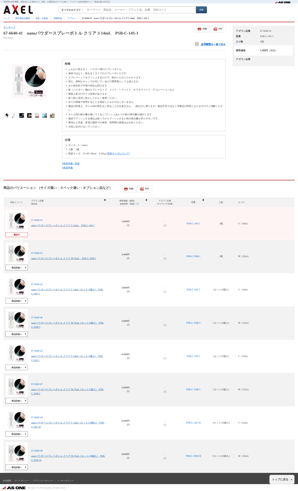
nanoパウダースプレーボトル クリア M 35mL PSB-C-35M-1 (63, 258)
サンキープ (9, 27)
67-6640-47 (37, 384)
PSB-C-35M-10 (193, 456)
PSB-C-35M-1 (193, 256)
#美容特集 (67, 167)
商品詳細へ (17, 267)
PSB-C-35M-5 (193, 389)
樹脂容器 (58, 18)
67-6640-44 (37, 417)
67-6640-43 (37, 351)
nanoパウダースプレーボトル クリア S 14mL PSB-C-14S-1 (63, 225)
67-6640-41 (37, 220)
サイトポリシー (22, 480)
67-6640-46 (37, 317)
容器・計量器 (42, 18)
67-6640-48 (37, 450)
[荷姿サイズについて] (118, 153)
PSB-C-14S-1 (193, 223)
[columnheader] (68, 202)
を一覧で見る (213, 44)
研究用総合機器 (22, 18)
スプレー (72, 18)
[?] (137, 204)
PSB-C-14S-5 (193, 356)
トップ (6, 18)
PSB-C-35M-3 (193, 323)
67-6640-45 (37, 253)
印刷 (205, 29)
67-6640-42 (37, 284)
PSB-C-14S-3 (193, 289)
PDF (220, 29)
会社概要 (7, 480)
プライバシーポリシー (43, 480)
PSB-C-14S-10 (193, 422)
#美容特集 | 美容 (71, 163)
